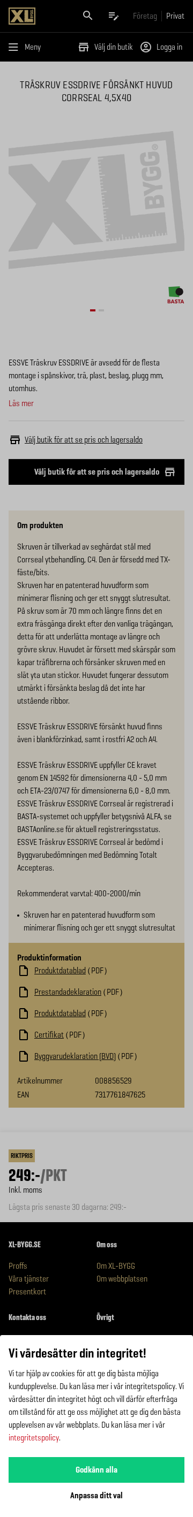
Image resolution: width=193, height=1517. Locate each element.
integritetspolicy (34, 1437)
